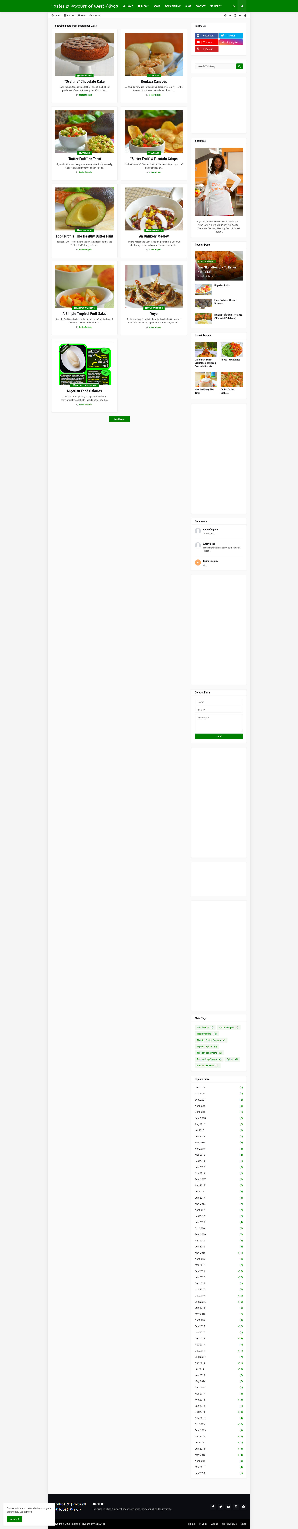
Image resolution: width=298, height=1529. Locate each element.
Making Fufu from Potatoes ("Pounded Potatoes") (228, 316)
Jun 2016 (219, 1246)
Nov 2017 (219, 1173)
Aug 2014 (219, 1363)
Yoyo (154, 313)
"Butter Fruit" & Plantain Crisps (154, 159)
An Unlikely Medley (154, 236)
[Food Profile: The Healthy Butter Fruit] (84, 208)
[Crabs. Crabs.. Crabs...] (232, 379)
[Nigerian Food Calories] (84, 363)
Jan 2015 (219, 1332)
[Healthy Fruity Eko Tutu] (206, 379)
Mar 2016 (219, 1265)
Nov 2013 (219, 1418)
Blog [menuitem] (144, 6)
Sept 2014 (219, 1356)
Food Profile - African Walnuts (225, 302)
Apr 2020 (219, 1106)
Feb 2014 (219, 1399)
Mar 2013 (219, 1467)
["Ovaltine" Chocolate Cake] (84, 54)
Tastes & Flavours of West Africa (85, 6)
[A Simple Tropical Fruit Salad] (84, 286)
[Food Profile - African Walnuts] (203, 304)
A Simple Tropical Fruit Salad (84, 313)
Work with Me (229, 1523)
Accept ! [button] (14, 1519)
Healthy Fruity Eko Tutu (204, 391)
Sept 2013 (219, 1430)
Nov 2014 (219, 1344)
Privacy (203, 1523)
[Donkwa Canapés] (154, 54)
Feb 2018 (219, 1161)
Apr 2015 (219, 1320)
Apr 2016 (219, 1259)
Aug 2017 (219, 1185)
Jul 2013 (219, 1442)
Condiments (205, 1027)
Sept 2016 (219, 1234)
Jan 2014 (219, 1405)
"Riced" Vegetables (230, 359)
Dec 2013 (219, 1411)
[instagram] (235, 16)
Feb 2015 (219, 1326)
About (214, 1523)
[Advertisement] (244, 105)
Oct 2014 (219, 1350)
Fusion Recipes (228, 1027)
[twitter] (230, 16)
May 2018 (219, 1142)
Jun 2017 (219, 1197)
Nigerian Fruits (222, 285)
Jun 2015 (219, 1307)
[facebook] (225, 16)
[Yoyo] (154, 286)
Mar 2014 (219, 1393)
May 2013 (219, 1454)
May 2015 (219, 1314)
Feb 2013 (219, 1473)
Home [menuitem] (130, 6)
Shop (243, 1523)
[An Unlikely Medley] (154, 208)
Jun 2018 (219, 1136)
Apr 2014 (219, 1387)
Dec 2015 (219, 1283)
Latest (57, 15)
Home (191, 1523)
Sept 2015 (219, 1301)
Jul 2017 (219, 1191)
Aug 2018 (219, 1124)
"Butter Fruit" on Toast (84, 159)
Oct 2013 (219, 1424)
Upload (96, 15)
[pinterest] (245, 16)
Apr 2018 (219, 1148)
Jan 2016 (219, 1277)
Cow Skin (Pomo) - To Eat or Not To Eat (216, 269)
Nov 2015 (219, 1289)
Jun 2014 (219, 1375)
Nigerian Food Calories (84, 391)
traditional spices (207, 1065)
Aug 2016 (219, 1240)
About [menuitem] (156, 6)
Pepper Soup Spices (209, 1059)
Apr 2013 (219, 1461)
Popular (71, 15)
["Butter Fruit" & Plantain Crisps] (154, 131)
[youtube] (240, 16)
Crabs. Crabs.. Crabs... (228, 391)
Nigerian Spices (207, 1046)
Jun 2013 (219, 1448)
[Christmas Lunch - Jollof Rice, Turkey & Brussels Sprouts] (206, 349)
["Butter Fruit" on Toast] (84, 131)
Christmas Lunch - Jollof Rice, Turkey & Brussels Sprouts (205, 363)
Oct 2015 (219, 1295)
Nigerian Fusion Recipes (211, 1040)
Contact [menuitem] (201, 6)
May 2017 (219, 1203)
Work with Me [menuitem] (173, 6)
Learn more (25, 1511)
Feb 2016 (219, 1271)
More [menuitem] (217, 6)
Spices (232, 1059)
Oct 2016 (219, 1228)
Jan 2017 (219, 1222)
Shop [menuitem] (188, 6)
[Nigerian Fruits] (203, 289)
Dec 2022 (219, 1087)
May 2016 (219, 1252)
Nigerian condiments (209, 1053)
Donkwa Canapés (154, 81)
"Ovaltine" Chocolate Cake (84, 81)
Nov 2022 (219, 1093)
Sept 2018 (219, 1118)
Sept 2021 (219, 1099)
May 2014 (219, 1381)
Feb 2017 (219, 1216)
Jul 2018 (219, 1130)
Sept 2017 (219, 1179)
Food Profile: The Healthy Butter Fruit (84, 236)
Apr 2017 (219, 1210)
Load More (119, 419)
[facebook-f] (213, 1507)
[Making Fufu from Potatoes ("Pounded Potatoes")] (203, 318)
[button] (233, 6)
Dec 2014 (219, 1338)
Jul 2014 (219, 1369)
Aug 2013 (219, 1436)
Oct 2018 (219, 1112)
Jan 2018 (219, 1167)
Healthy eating (207, 1033)
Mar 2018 (219, 1154)
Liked (83, 15)
